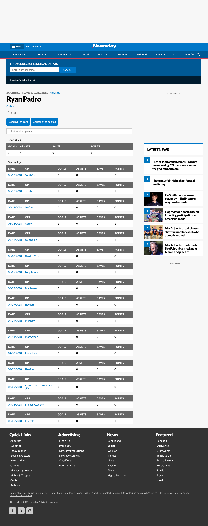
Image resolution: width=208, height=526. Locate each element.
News (85, 54)
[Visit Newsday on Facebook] (12, 510)
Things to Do (164, 455)
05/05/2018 (15, 272)
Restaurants (163, 465)
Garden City (32, 255)
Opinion (122, 54)
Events (160, 54)
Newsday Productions (71, 450)
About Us (15, 440)
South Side (31, 175)
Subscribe (15, 445)
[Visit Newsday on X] (21, 510)
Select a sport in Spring (22, 79)
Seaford (29, 207)
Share (14, 113)
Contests (15, 480)
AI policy (184, 492)
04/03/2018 (15, 404)
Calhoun (11, 106)
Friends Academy (34, 404)
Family (160, 470)
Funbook (162, 440)
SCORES (12, 93)
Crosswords (163, 450)
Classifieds (65, 460)
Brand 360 (65, 445)
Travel (160, 475)
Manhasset (31, 288)
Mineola (29, 420)
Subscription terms (37, 492)
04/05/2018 (15, 386)
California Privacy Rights (77, 492)
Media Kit (64, 440)
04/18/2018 (15, 336)
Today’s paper (18, 450)
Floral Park (31, 353)
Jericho (29, 191)
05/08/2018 (15, 255)
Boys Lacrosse (34, 93)
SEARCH (189, 54)
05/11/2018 (15, 239)
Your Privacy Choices (21, 495)
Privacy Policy (56, 492)
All (175, 54)
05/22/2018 (15, 175)
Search (67, 69)
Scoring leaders (18, 121)
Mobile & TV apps (20, 475)
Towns (111, 470)
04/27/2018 (15, 304)
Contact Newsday (112, 492)
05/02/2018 (15, 288)
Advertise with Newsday (159, 492)
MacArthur (31, 336)
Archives (15, 485)
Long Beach (31, 272)
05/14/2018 (15, 223)
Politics (112, 455)
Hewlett (29, 304)
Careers (14, 465)
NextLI (160, 480)
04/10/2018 (15, 353)
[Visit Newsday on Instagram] (29, 510)
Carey (28, 223)
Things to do (64, 54)
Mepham (30, 320)
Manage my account (21, 470)
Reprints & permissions (134, 492)
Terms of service (18, 492)
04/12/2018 (15, 207)
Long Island (19, 54)
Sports (42, 54)
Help (176, 492)
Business (142, 54)
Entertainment (165, 460)
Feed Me (102, 54)
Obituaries (163, 445)
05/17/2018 (15, 191)
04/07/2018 (15, 369)
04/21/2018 (15, 320)
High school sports (118, 475)
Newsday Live (18, 460)
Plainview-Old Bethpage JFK (38, 387)
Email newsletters (20, 455)
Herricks (29, 369)
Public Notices (67, 465)
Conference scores (44, 121)
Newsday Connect (69, 455)
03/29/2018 (15, 420)
